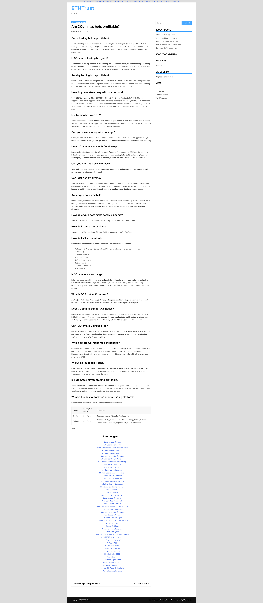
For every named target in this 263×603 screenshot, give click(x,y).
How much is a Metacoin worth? (168, 45)
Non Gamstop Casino (112, 515)
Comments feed (162, 95)
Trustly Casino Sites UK (112, 504)
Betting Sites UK (112, 490)
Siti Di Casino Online (112, 548)
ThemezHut (187, 600)
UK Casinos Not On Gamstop (112, 459)
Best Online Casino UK (112, 464)
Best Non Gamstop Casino (112, 509)
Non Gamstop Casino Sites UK (112, 487)
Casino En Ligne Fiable (112, 560)
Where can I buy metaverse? (167, 38)
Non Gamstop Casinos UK (112, 501)
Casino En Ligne (112, 526)
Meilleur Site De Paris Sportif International (112, 534)
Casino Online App (112, 523)
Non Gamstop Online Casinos (112, 481)
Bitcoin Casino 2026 (112, 554)
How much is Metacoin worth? (167, 48)
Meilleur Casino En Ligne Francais (112, 473)
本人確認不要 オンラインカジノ (112, 537)
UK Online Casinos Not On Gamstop (112, 462)
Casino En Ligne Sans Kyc (112, 529)
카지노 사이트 (112, 543)
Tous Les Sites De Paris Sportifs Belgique (112, 520)
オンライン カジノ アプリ (112, 540)
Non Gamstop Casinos (112, 442)
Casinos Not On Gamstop (112, 450)
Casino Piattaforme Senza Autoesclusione (112, 448)
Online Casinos (112, 492)
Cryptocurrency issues (79, 22)
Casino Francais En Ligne (112, 571)
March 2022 (160, 66)
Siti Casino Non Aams (112, 445)
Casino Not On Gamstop (112, 476)
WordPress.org (161, 98)
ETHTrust (82, 8)
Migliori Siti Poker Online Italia (112, 568)
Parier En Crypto (112, 532)
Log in (158, 88)
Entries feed (160, 91)
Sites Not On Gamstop (112, 467)
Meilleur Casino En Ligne (112, 518)
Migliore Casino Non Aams (112, 484)
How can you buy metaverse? (167, 41)
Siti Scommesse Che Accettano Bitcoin (112, 551)
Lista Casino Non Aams (112, 562)
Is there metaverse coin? (165, 35)
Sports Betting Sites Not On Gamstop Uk (112, 506)
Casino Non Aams (112, 546)
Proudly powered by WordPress (159, 600)
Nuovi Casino (112, 557)
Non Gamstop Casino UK (112, 498)
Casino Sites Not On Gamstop (112, 456)
